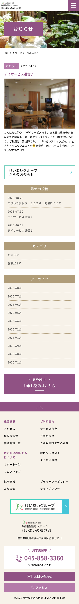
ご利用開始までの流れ (54, 443)
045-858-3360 (44, 557)
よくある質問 (48, 460)
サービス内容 (48, 428)
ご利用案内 (47, 421)
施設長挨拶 (11, 436)
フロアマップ (12, 471)
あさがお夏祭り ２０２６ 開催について (35, 203)
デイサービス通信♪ (20, 217)
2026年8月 (15, 288)
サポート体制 (12, 464)
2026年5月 (15, 312)
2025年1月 (15, 362)
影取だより (15, 263)
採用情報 (9, 481)
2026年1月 (15, 337)
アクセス (9, 428)
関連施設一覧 (12, 443)
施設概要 (9, 421)
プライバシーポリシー (54, 481)
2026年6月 (15, 304)
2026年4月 (15, 321)
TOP (6, 52)
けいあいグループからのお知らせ (23, 172)
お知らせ (17, 52)
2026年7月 (15, 296)
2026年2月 (15, 329)
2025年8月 (15, 354)
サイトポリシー (50, 488)
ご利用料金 (47, 436)
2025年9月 (15, 346)
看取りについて (50, 453)
